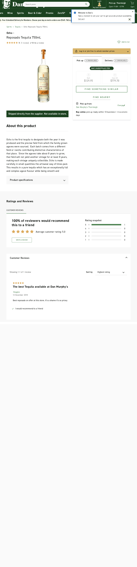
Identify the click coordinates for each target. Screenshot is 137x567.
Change (120, 105)
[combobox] (56, 4)
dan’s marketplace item (100, 68)
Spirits (20, 13)
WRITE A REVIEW (22, 240)
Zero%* (61, 13)
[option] (43, 75)
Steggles (16, 292)
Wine (10, 13)
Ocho (9, 33)
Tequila (17, 27)
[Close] (133, 11)
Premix (49, 13)
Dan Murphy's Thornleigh (87, 107)
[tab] (87, 60)
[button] (99, 4)
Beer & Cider (35, 13)
